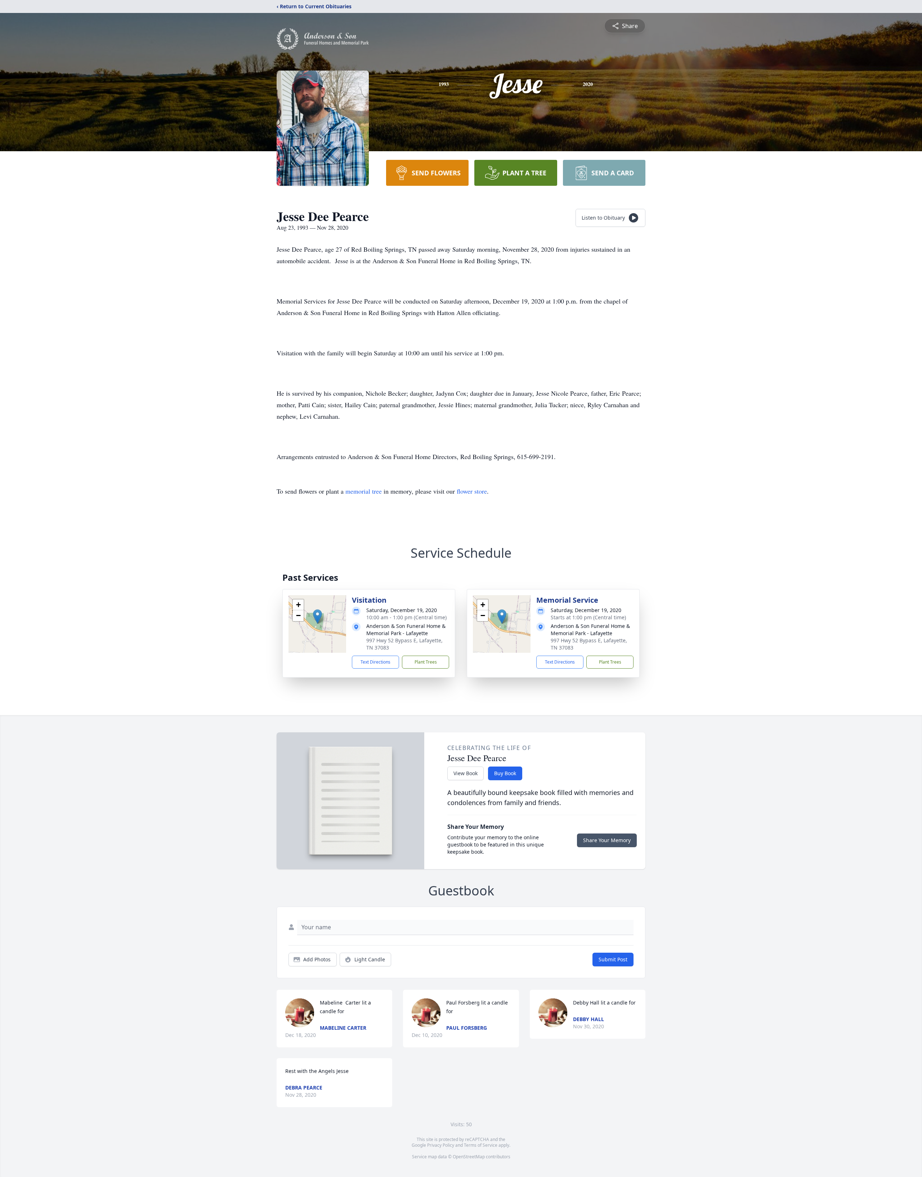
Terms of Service (480, 1145)
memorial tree (363, 491)
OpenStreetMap (469, 1157)
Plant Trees (426, 662)
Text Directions (375, 662)
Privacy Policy (440, 1145)
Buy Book (505, 773)
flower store (472, 491)
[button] (317, 616)
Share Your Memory (607, 840)
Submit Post (613, 959)
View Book (465, 773)
